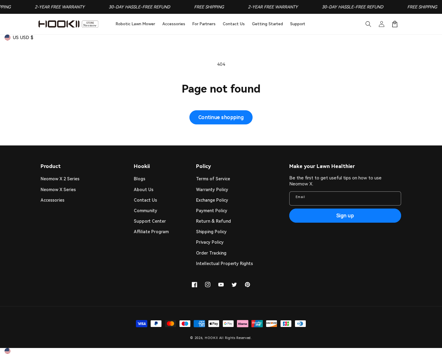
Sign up (345, 215)
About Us (143, 189)
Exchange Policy (212, 200)
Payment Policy (211, 210)
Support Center (150, 221)
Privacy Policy (210, 242)
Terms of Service (213, 178)
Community (145, 210)
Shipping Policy (211, 231)
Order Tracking (211, 253)
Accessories (52, 200)
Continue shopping (221, 117)
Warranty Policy (212, 189)
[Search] (368, 24)
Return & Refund (213, 221)
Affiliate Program (151, 231)
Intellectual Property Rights (224, 263)
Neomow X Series (58, 189)
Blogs (139, 178)
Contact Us (145, 200)
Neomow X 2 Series (60, 178)
